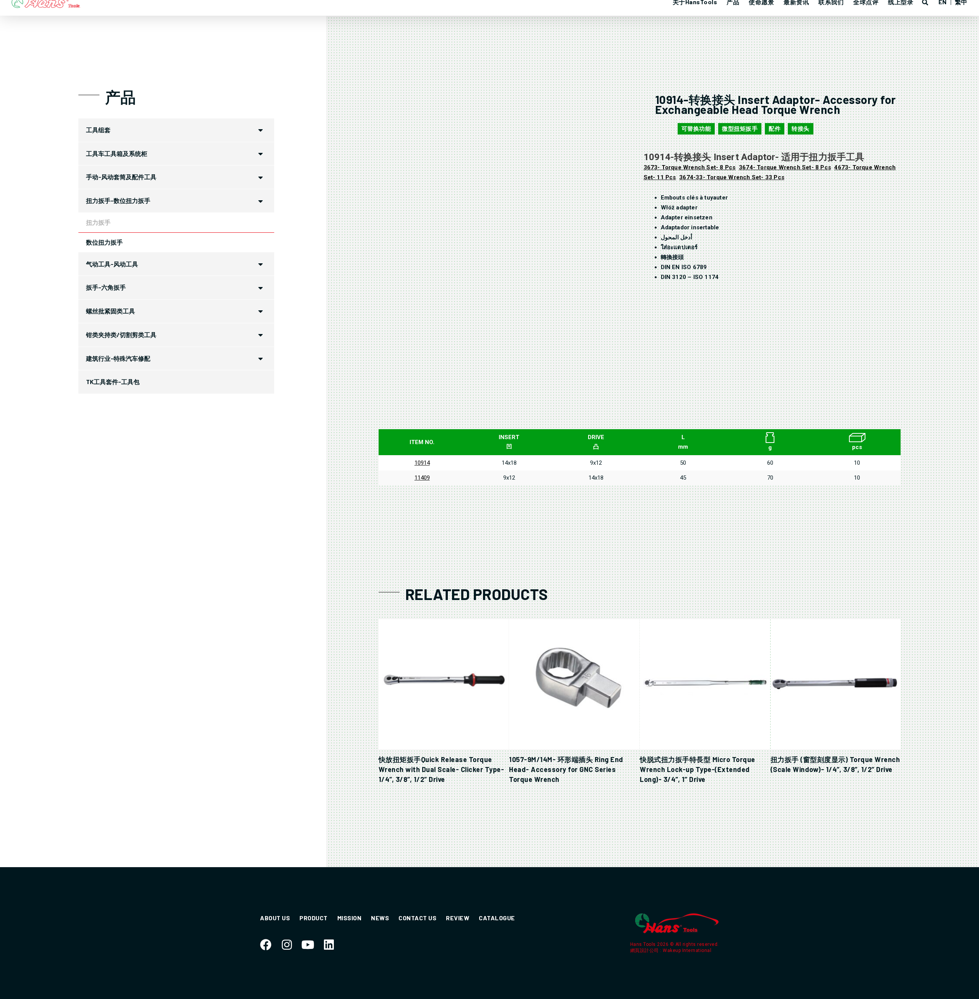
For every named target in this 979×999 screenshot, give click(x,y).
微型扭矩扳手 (740, 128)
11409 (422, 477)
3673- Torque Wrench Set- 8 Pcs (690, 167)
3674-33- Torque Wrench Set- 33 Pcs (731, 177)
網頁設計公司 (645, 950)
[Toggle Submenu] (260, 130)
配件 (775, 128)
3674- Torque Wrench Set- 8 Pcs (785, 167)
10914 (422, 462)
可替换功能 (696, 128)
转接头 (801, 128)
